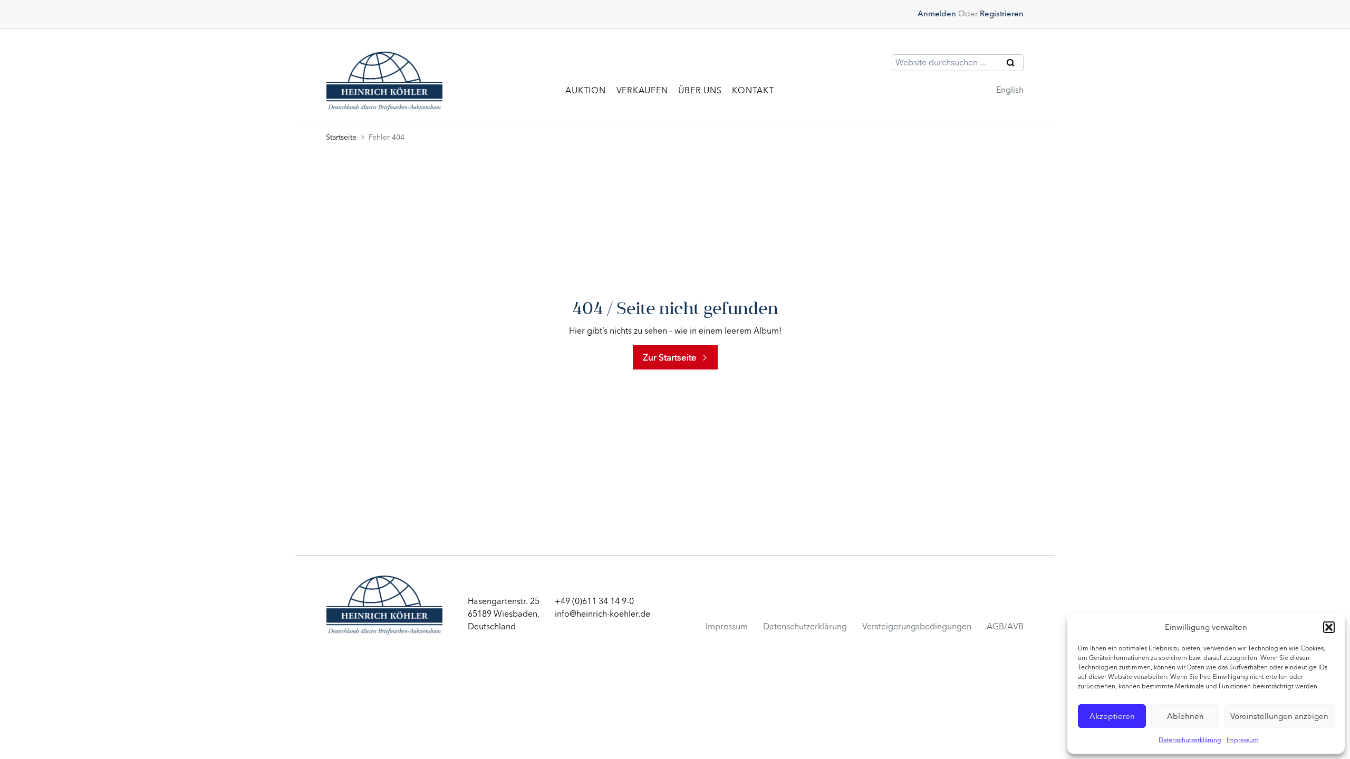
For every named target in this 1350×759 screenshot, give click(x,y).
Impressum (1243, 740)
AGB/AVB (1005, 626)
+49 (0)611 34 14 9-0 (594, 601)
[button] (1329, 627)
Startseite (341, 137)
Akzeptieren (1112, 716)
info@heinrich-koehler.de (602, 614)
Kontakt (753, 90)
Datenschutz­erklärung (805, 626)
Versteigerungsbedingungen (916, 626)
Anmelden (937, 13)
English (1010, 90)
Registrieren (1002, 13)
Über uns (699, 90)
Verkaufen (642, 90)
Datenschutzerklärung (1190, 740)
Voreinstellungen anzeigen (1279, 716)
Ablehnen (1185, 716)
